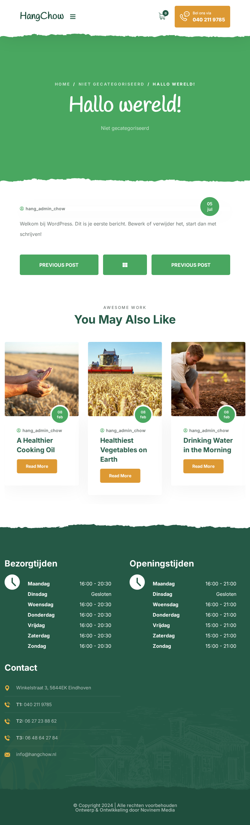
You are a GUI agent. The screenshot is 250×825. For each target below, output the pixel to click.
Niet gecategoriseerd (125, 128)
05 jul (209, 206)
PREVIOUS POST (59, 265)
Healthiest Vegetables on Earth (123, 449)
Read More (37, 466)
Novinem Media (158, 810)
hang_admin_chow (45, 209)
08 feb (60, 414)
